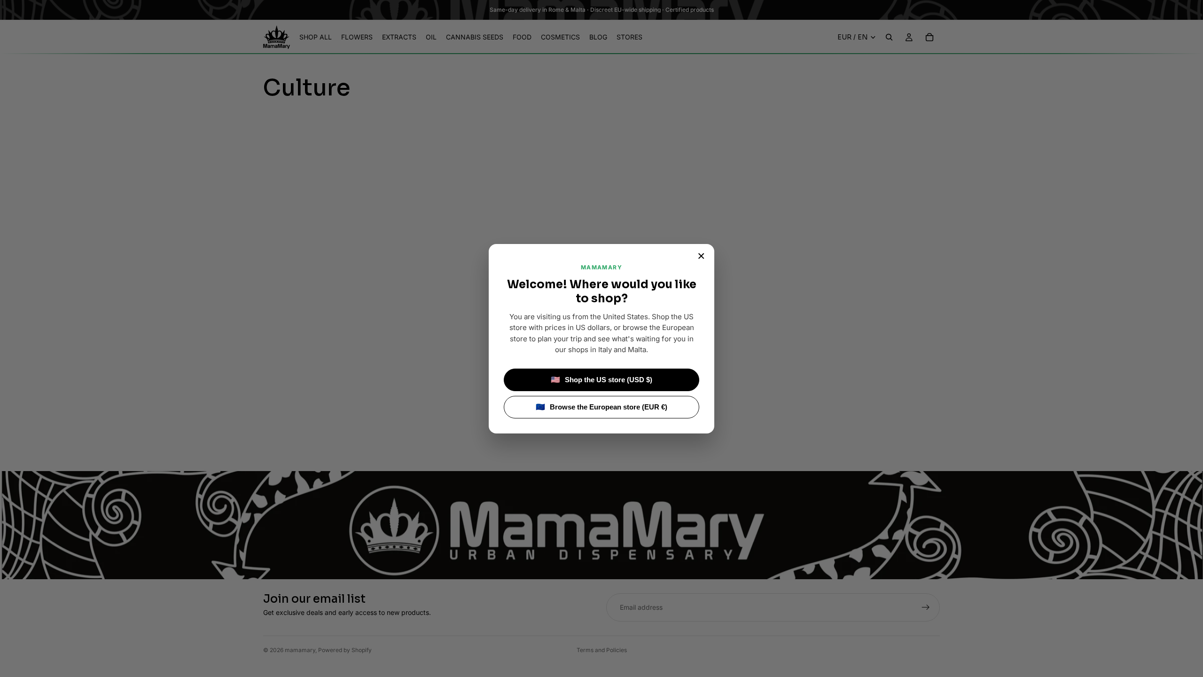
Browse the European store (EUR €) (601, 407)
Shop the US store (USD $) (601, 380)
